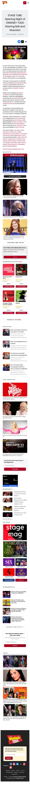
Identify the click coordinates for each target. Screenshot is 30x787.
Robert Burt (13, 132)
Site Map (21, 772)
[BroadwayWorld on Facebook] (10, 764)
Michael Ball (9, 73)
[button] (24, 2)
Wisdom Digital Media (20, 776)
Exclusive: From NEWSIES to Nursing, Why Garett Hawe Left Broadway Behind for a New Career (15, 718)
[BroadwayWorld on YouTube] (10, 767)
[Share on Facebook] (19, 41)
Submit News (9, 772)
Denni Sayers (18, 120)
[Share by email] (25, 41)
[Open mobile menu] (28, 2)
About (13, 770)
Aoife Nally (14, 142)
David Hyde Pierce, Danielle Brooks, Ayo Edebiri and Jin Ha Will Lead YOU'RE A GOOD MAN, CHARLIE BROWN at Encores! (15, 701)
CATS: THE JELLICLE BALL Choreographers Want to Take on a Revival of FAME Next (18, 367)
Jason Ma (12, 74)
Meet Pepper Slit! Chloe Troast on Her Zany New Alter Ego (20, 493)
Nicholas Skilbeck (19, 124)
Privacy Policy (20, 778)
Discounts (21, 580)
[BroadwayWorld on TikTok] (20, 764)
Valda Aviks (20, 137)
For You (9, 152)
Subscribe (15, 469)
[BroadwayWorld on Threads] (24, 764)
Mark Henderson (19, 122)
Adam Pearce (21, 142)
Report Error (15, 774)
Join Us (23, 770)
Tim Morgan (6, 142)
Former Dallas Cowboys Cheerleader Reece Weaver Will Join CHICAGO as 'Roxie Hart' (14, 683)
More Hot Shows (9, 580)
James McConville (8, 135)
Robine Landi (21, 141)
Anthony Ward (18, 118)
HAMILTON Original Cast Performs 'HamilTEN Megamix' (20, 508)
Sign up (15, 645)
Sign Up (9, 758)
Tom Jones (18, 76)
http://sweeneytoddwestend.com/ (13, 149)
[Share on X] (22, 41)
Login (21, 2)
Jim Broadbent (7, 76)
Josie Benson (12, 139)
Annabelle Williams (11, 146)
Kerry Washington (19, 144)
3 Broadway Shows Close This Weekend (14, 668)
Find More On (14, 319)
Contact (18, 770)
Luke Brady (23, 134)
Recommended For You (9, 587)
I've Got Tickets (9, 286)
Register (16, 2)
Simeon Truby (21, 135)
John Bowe (17, 130)
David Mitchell (22, 74)
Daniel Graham (12, 141)
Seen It (8, 283)
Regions (16, 772)
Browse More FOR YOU (16, 242)
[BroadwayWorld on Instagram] (14, 764)
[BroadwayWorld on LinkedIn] (17, 764)
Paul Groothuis (19, 127)
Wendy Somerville (8, 144)
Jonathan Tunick (21, 125)
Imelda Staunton (21, 73)
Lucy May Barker (15, 134)
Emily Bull (19, 139)
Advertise (8, 770)
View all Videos (7, 519)
